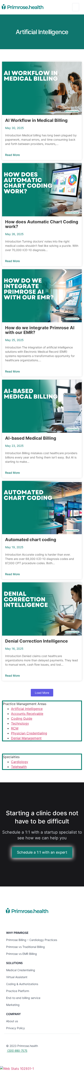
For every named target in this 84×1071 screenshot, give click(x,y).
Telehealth (19, 767)
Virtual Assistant (16, 977)
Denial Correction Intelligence (36, 641)
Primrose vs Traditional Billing (25, 947)
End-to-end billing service (23, 998)
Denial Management (26, 738)
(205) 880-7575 (17, 1050)
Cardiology (19, 762)
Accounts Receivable (27, 714)
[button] (75, 7)
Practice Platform (17, 991)
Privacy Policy (15, 1028)
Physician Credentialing (29, 733)
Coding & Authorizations (22, 984)
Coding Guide (21, 718)
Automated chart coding (30, 539)
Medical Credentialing (20, 970)
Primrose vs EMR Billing (21, 953)
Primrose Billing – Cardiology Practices (31, 940)
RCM (14, 728)
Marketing (13, 1004)
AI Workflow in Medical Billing (36, 120)
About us (12, 1021)
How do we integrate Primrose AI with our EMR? (39, 330)
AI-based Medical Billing (30, 438)
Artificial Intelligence (27, 709)
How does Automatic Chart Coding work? (41, 224)
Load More (42, 692)
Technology (20, 723)
